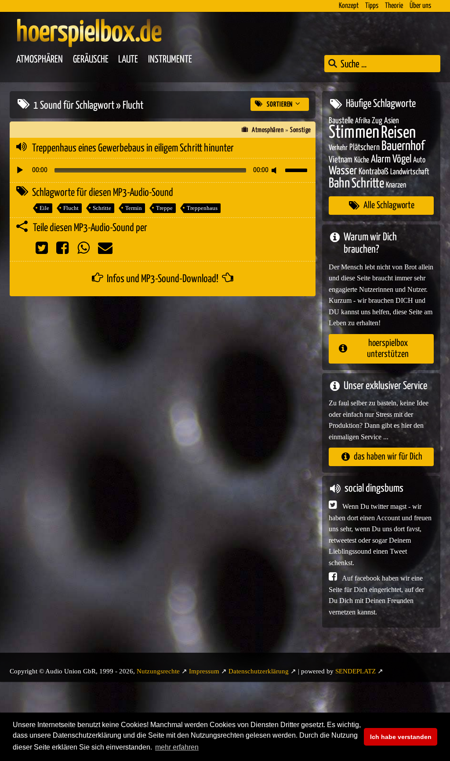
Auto (419, 160)
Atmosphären (39, 59)
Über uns (420, 6)
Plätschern (364, 147)
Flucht (71, 208)
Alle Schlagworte (388, 205)
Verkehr (338, 148)
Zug (377, 121)
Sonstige (300, 130)
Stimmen (354, 132)
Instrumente (170, 59)
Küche (361, 160)
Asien (391, 121)
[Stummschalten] (275, 170)
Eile (44, 208)
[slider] (297, 169)
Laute (128, 59)
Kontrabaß (373, 172)
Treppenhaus (202, 208)
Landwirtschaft (409, 172)
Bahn (339, 183)
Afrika (362, 121)
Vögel (401, 159)
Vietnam (340, 160)
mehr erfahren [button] (177, 747)
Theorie (394, 6)
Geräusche (91, 59)
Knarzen (396, 185)
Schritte (102, 208)
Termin (133, 208)
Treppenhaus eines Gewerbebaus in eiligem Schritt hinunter (133, 148)
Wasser (343, 171)
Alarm (381, 159)
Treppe (164, 208)
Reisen (398, 133)
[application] (162, 170)
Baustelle (341, 121)
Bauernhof (403, 146)
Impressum (204, 671)
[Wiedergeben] (19, 170)
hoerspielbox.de (89, 33)
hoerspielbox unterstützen (388, 348)
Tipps (371, 6)
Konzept (349, 6)
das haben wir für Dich (388, 456)
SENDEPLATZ (355, 671)
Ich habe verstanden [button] (401, 736)
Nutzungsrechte (158, 671)
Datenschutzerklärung (259, 671)
